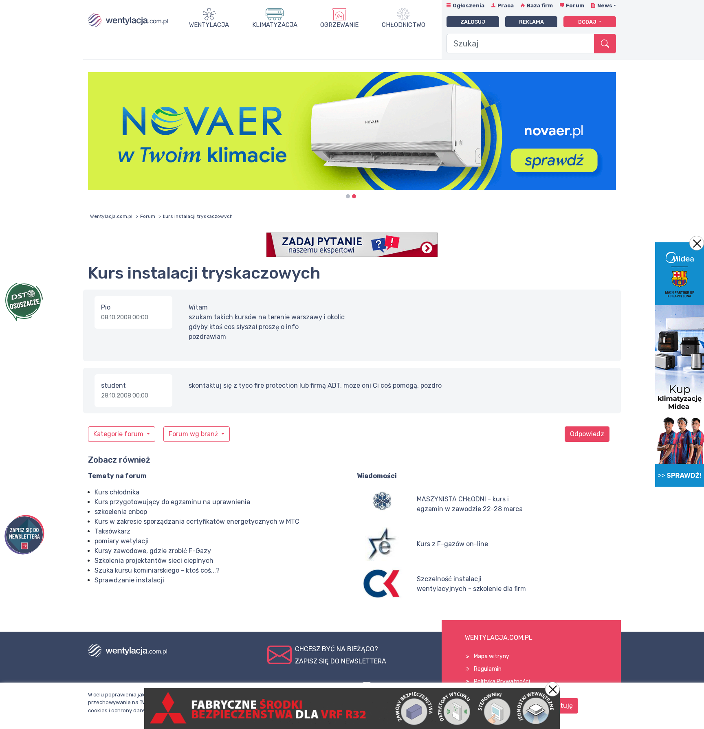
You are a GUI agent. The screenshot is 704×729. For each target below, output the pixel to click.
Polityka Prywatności (502, 681)
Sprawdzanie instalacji (129, 580)
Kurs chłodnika (117, 492)
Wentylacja (209, 25)
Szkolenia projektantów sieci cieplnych (154, 560)
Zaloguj (472, 22)
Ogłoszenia (468, 5)
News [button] (604, 5)
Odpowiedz (587, 434)
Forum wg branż (194, 434)
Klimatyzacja (274, 25)
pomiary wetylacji (122, 541)
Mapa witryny (491, 656)
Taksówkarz (112, 531)
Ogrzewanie (339, 25)
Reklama (531, 22)
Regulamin (488, 668)
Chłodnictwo (403, 25)
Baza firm (540, 5)
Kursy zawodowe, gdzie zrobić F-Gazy (153, 551)
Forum (575, 5)
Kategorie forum (119, 434)
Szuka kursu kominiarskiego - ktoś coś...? (157, 570)
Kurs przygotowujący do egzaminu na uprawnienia (172, 502)
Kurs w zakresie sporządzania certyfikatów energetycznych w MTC (197, 521)
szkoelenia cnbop (121, 512)
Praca (505, 5)
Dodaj (588, 22)
